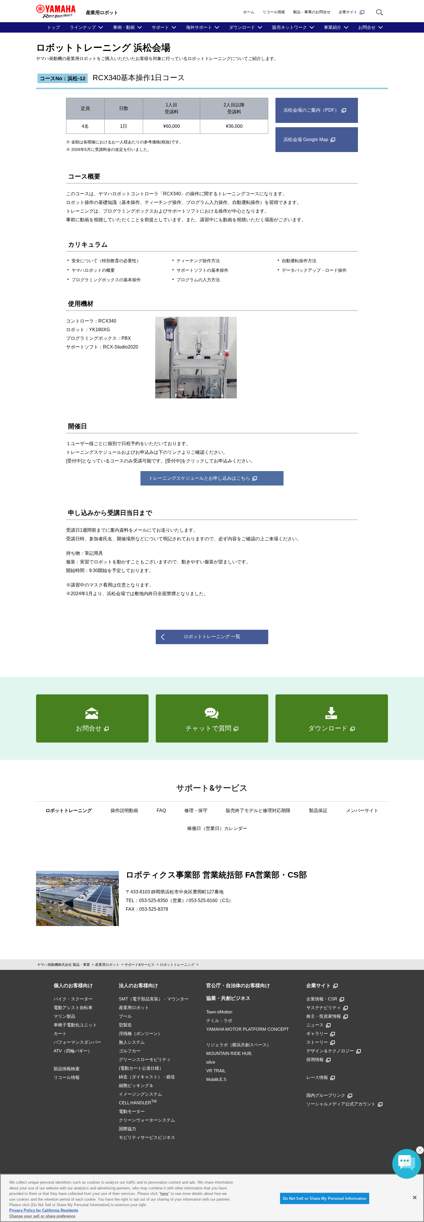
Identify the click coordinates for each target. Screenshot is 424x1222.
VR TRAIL (216, 1070)
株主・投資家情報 (323, 1016)
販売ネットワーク (289, 27)
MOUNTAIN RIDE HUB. (229, 1053)
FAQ (161, 810)
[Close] (414, 1197)
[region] (212, 1198)
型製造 (125, 1024)
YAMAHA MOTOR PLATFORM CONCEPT (247, 1029)
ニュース (315, 1024)
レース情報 (317, 1077)
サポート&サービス (140, 965)
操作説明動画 (124, 810)
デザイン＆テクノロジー (330, 1050)
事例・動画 (124, 27)
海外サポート (199, 27)
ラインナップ (83, 27)
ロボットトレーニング (69, 810)
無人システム (132, 1042)
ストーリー (317, 1042)
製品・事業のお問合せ (312, 12)
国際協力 (127, 1128)
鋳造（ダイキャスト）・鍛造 (147, 1076)
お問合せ (367, 27)
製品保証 (318, 810)
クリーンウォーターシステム (147, 1120)
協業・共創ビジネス (228, 998)
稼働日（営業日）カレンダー (217, 828)
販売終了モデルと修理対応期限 (258, 810)
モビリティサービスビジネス (147, 1137)
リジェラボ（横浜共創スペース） (238, 1044)
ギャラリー (317, 1033)
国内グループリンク (325, 1095)
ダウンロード (242, 27)
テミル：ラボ (219, 1020)
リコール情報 (273, 12)
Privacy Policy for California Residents (43, 1210)
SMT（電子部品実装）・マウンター (154, 998)
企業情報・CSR (321, 998)
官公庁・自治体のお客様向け (238, 985)
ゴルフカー (129, 1050)
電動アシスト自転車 (73, 1007)
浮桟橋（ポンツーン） (140, 1033)
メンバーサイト (362, 810)
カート (60, 1033)
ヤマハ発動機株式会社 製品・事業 (63, 965)
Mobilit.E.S (216, 1079)
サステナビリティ (323, 1007)
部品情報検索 (67, 1068)
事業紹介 (332, 27)
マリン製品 (64, 1016)
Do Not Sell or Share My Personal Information (325, 1198)
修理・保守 (195, 810)
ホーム (248, 12)
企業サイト (348, 12)
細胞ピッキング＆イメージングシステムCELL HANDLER (140, 1094)
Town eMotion (219, 1011)
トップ (53, 27)
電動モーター (132, 1111)
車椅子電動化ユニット (75, 1024)
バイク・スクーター (73, 998)
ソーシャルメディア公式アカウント (341, 1103)
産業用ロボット (107, 965)
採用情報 (315, 1059)
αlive (210, 1062)
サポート (160, 27)
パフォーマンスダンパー (77, 1042)
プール (125, 1016)
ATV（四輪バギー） (73, 1050)
